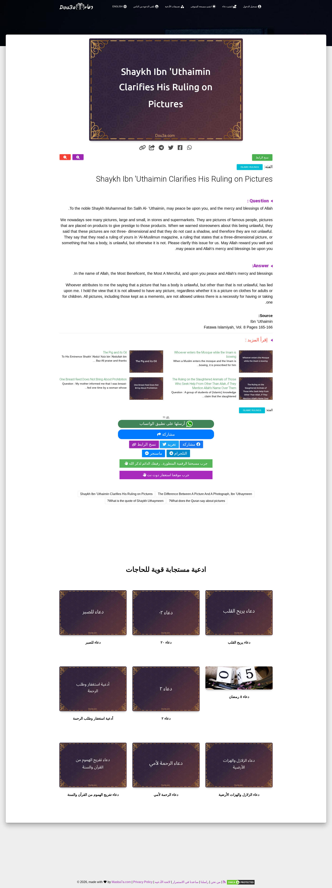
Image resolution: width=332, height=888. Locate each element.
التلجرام (180, 453)
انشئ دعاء (229, 6)
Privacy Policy (143, 882)
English (119, 6)
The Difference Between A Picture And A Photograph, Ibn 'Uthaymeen (205, 494)
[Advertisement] (166, 531)
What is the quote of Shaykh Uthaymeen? (135, 500)
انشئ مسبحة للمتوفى (203, 6)
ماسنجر (155, 453)
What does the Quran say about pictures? (197, 500)
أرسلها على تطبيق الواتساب (162, 423)
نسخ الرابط (262, 157)
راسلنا (204, 882)
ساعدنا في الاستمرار (185, 882)
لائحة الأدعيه (162, 882)
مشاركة (168, 434)
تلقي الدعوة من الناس (146, 6)
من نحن (215, 882)
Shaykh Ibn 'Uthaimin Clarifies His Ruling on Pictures (116, 494)
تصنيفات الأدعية (174, 6)
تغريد (171, 444)
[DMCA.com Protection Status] (240, 882)
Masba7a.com (121, 882)
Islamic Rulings (250, 167)
